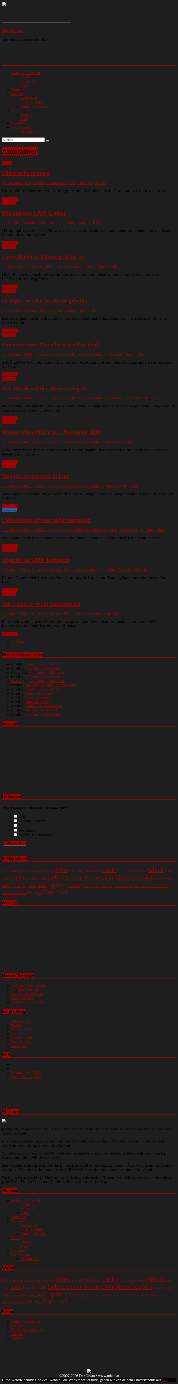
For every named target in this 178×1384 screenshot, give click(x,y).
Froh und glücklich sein (42, 668)
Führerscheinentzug (26, 173)
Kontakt (17, 1326)
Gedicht (83, 871)
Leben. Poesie (83, 877)
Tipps (141, 354)
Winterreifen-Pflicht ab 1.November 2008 (51, 432)
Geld (121, 870)
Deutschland (43, 871)
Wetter (22, 893)
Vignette (140, 570)
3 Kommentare (80, 398)
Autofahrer (85, 183)
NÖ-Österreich (137, 398)
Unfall (111, 267)
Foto (61, 869)
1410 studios (20, 1021)
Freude (72, 871)
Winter (128, 442)
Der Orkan (12, 30)
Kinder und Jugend (34, 106)
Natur (15, 111)
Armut (15, 871)
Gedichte (95, 871)
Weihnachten (159, 886)
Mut (147, 877)
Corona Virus (27, 871)
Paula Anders (21, 1042)
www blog (19, 1046)
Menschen (116, 398)
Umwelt (26, 115)
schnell (100, 183)
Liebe (107, 877)
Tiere (24, 119)
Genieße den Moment (41, 710)
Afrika (6, 871)
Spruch (58, 885)
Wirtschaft (27, 81)
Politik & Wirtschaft (25, 73)
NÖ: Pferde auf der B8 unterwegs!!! (44, 388)
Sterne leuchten (22, 998)
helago (16, 1025)
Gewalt (143, 871)
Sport (22, 826)
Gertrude (38, 183)
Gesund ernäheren (32, 821)
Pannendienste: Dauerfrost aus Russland (50, 345)
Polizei (17, 886)
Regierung (29, 886)
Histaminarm (29, 131)
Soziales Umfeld (32, 102)
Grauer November (38, 693)
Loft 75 (16, 1033)
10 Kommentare (50, 310)
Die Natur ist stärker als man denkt (50, 685)
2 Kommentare (75, 570)
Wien (116, 614)
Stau (107, 614)
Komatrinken (128, 530)
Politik (25, 77)
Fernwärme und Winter (42, 664)
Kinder (5, 878)
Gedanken (18, 123)
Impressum (19, 1338)
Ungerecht (115, 886)
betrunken (83, 223)
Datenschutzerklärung (27, 1330)
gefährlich (87, 310)
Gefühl (109, 870)
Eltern (112, 530)
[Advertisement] (62, 57)
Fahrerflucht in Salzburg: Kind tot (43, 257)
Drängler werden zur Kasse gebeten (44, 301)
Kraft (16, 878)
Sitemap (17, 1334)
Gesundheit (28, 98)
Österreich (116, 354)
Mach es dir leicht (38, 698)
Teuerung (76, 886)
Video (160, 530)
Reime (42, 886)
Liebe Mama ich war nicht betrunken (46, 520)
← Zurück (18, 642)
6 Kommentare (57, 267)
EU (52, 871)
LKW (97, 223)
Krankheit (30, 878)
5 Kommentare (56, 183)
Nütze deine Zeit (37, 702)
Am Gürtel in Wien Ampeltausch (41, 604)
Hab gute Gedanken (26, 990)
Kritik (42, 878)
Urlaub (128, 886)
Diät (22, 816)
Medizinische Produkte (35, 835)
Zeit (40, 893)
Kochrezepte (20, 127)
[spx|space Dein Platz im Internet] (89, 1372)
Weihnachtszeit (10, 893)
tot (125, 486)
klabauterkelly (21, 1029)
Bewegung (27, 830)
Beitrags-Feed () (26, 1073)
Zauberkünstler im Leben (43, 706)
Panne (130, 354)
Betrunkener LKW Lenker (34, 213)
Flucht (90, 267)
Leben (56, 877)
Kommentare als (27, 1077)
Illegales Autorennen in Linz (35, 476)
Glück (156, 869)
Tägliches (18, 90)
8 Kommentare (47, 223)
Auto (72, 183)
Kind (101, 267)
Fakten (25, 85)
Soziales (17, 94)
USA (137, 886)
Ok (164, 1380)
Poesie (167, 878)
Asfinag (92, 570)
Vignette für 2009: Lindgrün (35, 560)
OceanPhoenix (22, 1037)
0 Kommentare (80, 354)
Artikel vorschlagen (25, 1321)
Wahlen (145, 886)
